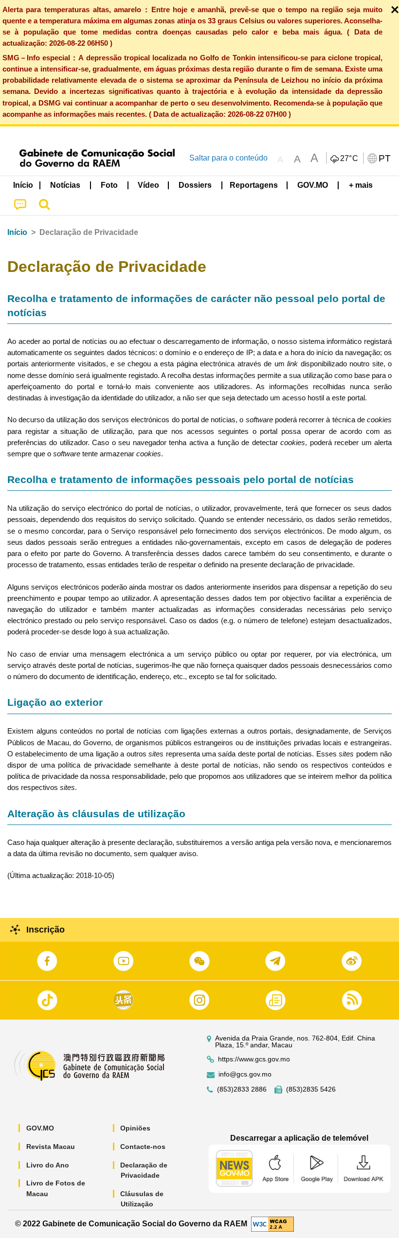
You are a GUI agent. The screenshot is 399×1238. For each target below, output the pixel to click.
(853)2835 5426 (311, 1089)
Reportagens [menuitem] (254, 185)
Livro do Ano (47, 1165)
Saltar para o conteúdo (228, 158)
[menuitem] (65, 185)
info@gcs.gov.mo (245, 1074)
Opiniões (135, 1128)
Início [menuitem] (23, 185)
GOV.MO (40, 1128)
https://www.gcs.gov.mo (254, 1059)
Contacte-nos (142, 1146)
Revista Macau (50, 1146)
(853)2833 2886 (242, 1089)
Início (17, 232)
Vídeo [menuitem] (148, 185)
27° (349, 158)
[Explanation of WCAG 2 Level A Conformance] (272, 1224)
